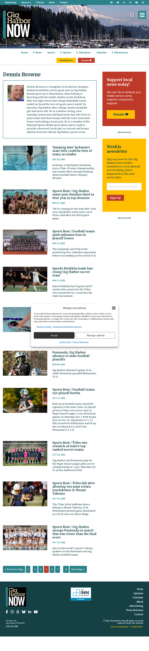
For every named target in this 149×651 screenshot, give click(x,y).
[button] (113, 307)
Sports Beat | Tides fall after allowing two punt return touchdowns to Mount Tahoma (73, 488)
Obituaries (85, 52)
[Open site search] (132, 15)
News (38, 52)
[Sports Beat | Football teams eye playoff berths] (25, 390)
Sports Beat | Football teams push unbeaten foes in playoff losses (73, 234)
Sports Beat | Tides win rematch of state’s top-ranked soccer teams (69, 446)
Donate (85, 60)
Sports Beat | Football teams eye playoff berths (73, 391)
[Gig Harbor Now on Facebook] (111, 2)
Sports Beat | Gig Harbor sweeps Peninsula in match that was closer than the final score (74, 532)
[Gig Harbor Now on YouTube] (136, 2)
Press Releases (134, 610)
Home (24, 52)
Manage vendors (44, 327)
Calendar (101, 52)
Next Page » (78, 569)
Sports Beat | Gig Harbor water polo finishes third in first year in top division (73, 194)
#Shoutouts (121, 52)
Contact (64, 2)
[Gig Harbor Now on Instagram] (124, 2)
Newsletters (66, 60)
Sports (51, 52)
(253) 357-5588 (12, 626)
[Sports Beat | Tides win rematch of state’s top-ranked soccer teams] (25, 443)
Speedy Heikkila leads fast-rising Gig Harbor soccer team (73, 272)
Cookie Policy (65, 342)
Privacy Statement (80, 342)
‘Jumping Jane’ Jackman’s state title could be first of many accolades (72, 150)
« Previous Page (14, 569)
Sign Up (115, 197)
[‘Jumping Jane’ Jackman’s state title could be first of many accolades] (25, 148)
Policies (40, 2)
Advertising (10, 2)
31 (66, 569)
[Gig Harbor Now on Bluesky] (118, 2)
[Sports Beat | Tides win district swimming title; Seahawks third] (25, 309)
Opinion (67, 52)
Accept (54, 335)
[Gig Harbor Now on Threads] (130, 2)
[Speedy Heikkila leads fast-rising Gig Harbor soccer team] (25, 269)
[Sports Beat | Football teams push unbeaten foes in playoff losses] (25, 232)
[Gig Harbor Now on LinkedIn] (143, 2)
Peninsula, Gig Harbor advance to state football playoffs (71, 356)
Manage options (96, 335)
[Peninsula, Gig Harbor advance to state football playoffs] (25, 353)
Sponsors (26, 2)
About (52, 2)
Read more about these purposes (67, 327)
